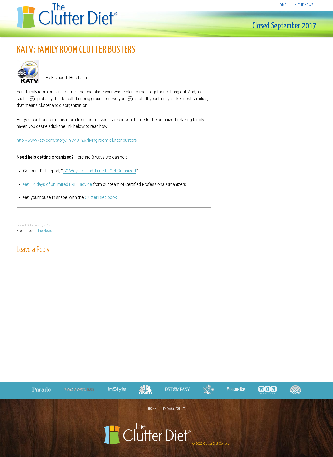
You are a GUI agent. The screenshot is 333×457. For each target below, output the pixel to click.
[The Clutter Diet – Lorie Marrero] (68, 16)
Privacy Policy (174, 408)
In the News (303, 5)
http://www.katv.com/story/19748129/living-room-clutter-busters (77, 140)
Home (281, 5)
